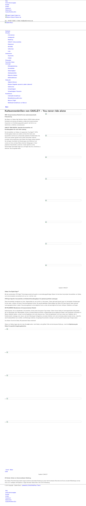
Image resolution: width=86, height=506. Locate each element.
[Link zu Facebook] (5, 487)
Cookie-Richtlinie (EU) (10, 12)
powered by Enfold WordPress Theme (31, 485)
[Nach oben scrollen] (0, 505)
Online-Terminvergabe (10, 3)
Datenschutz (8, 10)
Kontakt (7, 4)
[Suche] (5, 105)
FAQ (6, 1)
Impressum (8, 8)
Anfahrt (7, 6)
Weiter (11, 469)
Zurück (7, 469)
